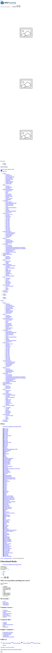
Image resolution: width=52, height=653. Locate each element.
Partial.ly (5, 616)
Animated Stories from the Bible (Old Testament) (15, 247)
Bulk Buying (5, 626)
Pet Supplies (5, 291)
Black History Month (10, 275)
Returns (4, 612)
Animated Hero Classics (10, 249)
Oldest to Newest (7, 593)
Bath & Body (8, 282)
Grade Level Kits (9, 198)
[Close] (1, 651)
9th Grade (8, 226)
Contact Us (5, 610)
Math (7, 192)
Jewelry (7, 280)
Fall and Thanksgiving (10, 267)
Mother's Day (8, 270)
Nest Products (6, 635)
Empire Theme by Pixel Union (7, 649)
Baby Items (8, 281)
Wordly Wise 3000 (9, 204)
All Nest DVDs (9, 245)
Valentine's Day (9, 273)
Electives (7, 197)
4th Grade (8, 221)
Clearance (5, 290)
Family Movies (9, 242)
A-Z (4, 590)
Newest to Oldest (7, 594)
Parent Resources (9, 196)
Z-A (4, 591)
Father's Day (8, 271)
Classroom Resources (10, 233)
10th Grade (8, 228)
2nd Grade (8, 218)
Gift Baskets (8, 278)
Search (4, 645)
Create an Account (6, 611)
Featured (5, 586)
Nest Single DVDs (9, 250)
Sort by (2, 568)
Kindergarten (8, 216)
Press (4, 625)
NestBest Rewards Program (8, 636)
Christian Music (9, 187)
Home (4, 163)
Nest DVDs (5, 244)
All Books (8, 174)
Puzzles (7, 289)
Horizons (7, 209)
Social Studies (8, 193)
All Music (8, 185)
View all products (4, 583)
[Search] (18, 6)
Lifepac (7, 208)
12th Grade (8, 230)
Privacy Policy (6, 614)
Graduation (8, 272)
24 (3, 572)
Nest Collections (9, 246)
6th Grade (8, 223)
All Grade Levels (9, 214)
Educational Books (9, 179)
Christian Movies (9, 240)
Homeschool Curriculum (8, 189)
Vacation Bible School (7, 254)
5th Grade (8, 222)
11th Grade (8, 229)
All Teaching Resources (10, 232)
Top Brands (5, 200)
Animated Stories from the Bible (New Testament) (16, 248)
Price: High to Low (7, 589)
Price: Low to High (7, 587)
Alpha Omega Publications (11, 207)
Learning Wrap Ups (10, 205)
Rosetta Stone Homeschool (11, 203)
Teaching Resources (7, 231)
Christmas (8, 266)
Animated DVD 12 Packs (11, 251)
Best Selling (6, 595)
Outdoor (7, 262)
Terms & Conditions (7, 615)
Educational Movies (10, 241)
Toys (7, 287)
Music (4, 184)
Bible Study (8, 258)
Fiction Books (8, 183)
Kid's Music (8, 188)
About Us (5, 622)
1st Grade (7, 217)
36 (3, 573)
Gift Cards (8, 283)
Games (7, 288)
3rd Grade (8, 220)
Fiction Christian (9, 178)
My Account (5, 602)
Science (7, 191)
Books (4, 173)
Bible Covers (8, 257)
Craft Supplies (8, 236)
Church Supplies (6, 253)
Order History (6, 604)
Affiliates (5, 623)
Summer (7, 274)
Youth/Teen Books (9, 181)
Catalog (4, 164)
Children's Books (9, 182)
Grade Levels (6, 213)
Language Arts (8, 195)
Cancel (14, 6)
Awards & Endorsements (8, 624)
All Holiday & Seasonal (10, 265)
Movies (4, 238)
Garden (7, 263)
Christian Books (9, 175)
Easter (7, 269)
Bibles (4, 255)
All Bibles (8, 256)
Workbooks (8, 180)
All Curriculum (9, 190)
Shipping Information (7, 613)
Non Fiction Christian (10, 176)
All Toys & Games (9, 286)
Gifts (4, 277)
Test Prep (7, 237)
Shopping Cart (6, 603)
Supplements (8, 199)
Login (4, 293)
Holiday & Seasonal (7, 264)
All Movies (8, 239)
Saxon (7, 206)
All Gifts (7, 279)
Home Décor (8, 261)
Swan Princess (8, 212)
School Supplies (9, 234)
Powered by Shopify (17, 649)
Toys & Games (6, 284)
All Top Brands (9, 201)
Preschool (8, 215)
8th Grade (8, 225)
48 (3, 575)
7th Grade (8, 224)
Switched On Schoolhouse (11, 211)
